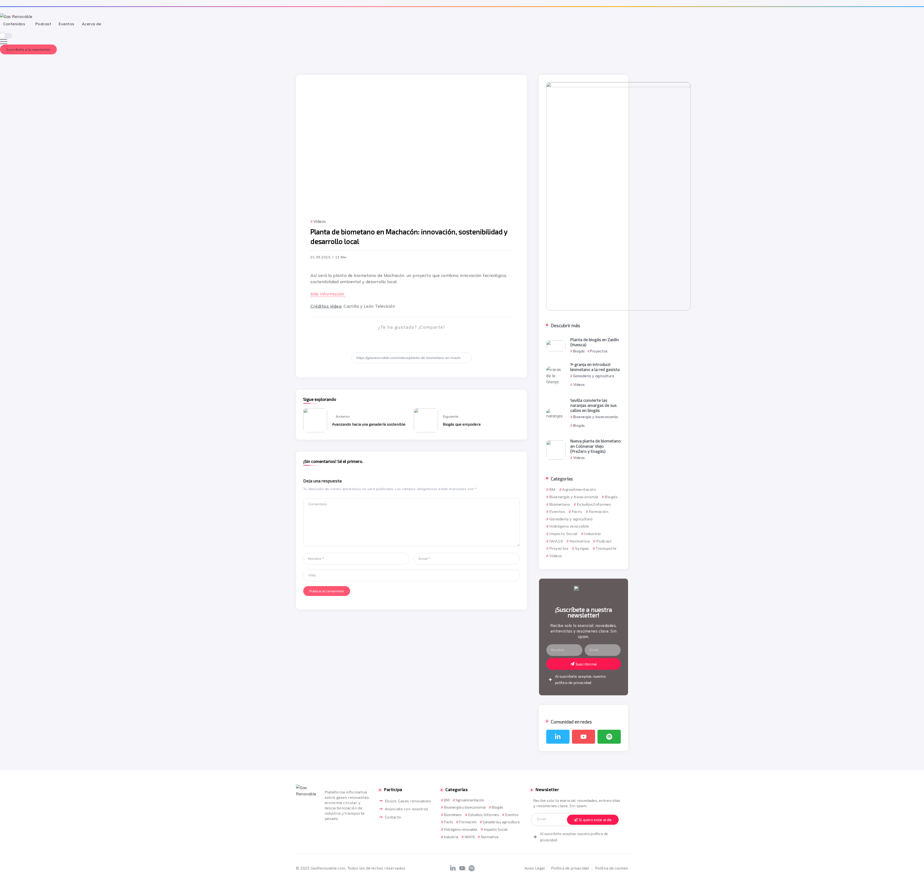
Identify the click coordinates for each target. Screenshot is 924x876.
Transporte (606, 548)
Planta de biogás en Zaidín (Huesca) (594, 342)
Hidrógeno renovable (569, 526)
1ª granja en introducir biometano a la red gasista (595, 367)
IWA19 (556, 541)
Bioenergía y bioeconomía (573, 496)
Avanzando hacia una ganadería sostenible (368, 424)
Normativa (580, 541)
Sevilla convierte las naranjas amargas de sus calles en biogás (593, 405)
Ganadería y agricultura (570, 519)
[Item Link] (555, 345)
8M (552, 489)
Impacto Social (563, 533)
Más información (328, 293)
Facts (577, 511)
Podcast (604, 541)
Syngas (582, 548)
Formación (598, 511)
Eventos (557, 511)
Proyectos (558, 548)
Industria (592, 533)
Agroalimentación (579, 489)
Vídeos (555, 555)
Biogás (611, 496)
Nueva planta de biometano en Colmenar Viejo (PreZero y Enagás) (595, 446)
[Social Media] (558, 737)
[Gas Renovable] (16, 16)
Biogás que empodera (462, 424)
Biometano (559, 504)
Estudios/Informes (594, 504)
